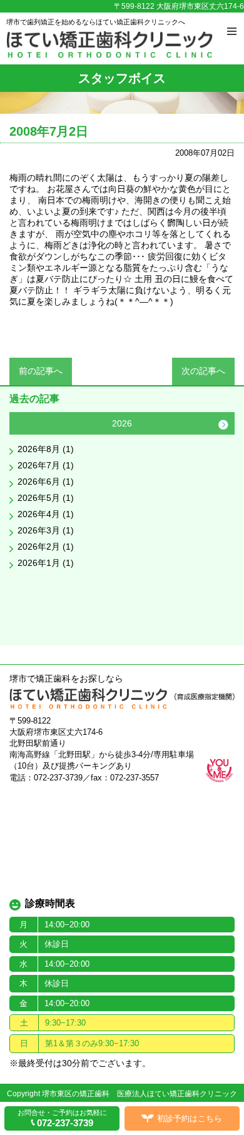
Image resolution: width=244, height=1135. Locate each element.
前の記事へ (41, 371)
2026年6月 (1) (46, 482)
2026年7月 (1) (46, 465)
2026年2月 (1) (46, 547)
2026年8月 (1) (46, 449)
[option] (122, 493)
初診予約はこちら (189, 1118)
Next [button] (223, 425)
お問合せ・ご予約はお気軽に (62, 1118)
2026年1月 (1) (46, 563)
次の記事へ (203, 371)
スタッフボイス (122, 78)
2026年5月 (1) (46, 498)
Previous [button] (21, 425)
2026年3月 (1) (46, 530)
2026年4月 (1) (46, 514)
